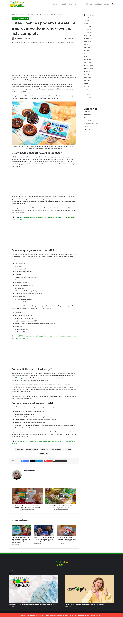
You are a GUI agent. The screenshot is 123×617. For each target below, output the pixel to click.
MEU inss (44, 453)
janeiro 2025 (87, 62)
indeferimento (58, 449)
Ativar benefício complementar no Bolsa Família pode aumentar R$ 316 (32, 605)
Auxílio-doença (32, 449)
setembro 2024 (88, 74)
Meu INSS (15, 378)
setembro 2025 (88, 38)
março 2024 (87, 92)
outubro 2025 (87, 35)
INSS (69, 449)
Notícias (19, 14)
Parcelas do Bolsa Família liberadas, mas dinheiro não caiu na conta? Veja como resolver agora (21, 540)
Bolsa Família (73, 4)
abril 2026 (86, 24)
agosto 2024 (87, 77)
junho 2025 (87, 47)
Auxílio (20, 449)
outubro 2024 (87, 71)
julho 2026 (87, 18)
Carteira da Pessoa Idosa (102, 4)
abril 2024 (86, 89)
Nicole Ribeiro (18, 38)
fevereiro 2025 (88, 59)
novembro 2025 (88, 32)
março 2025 (87, 56)
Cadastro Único (23, 18)
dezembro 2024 (88, 65)
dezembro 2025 (88, 29)
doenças (45, 449)
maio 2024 (87, 86)
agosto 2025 (87, 41)
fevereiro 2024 (88, 95)
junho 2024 (87, 83)
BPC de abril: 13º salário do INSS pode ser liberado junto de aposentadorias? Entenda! (66, 539)
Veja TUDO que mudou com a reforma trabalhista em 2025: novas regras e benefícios (44, 539)
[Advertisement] (44, 60)
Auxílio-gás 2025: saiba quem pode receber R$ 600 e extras (84, 605)
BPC (81, 4)
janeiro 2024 (87, 98)
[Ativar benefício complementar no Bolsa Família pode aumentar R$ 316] (33, 589)
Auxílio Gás (63, 4)
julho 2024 (87, 80)
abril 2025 (86, 53)
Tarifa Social (88, 4)
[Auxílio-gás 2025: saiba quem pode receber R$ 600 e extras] (89, 589)
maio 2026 (87, 21)
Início (14, 14)
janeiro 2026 (87, 26)
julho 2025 (87, 44)
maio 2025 (87, 50)
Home (55, 4)
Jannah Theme (25, 615)
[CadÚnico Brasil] (16, 4)
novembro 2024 (88, 68)
